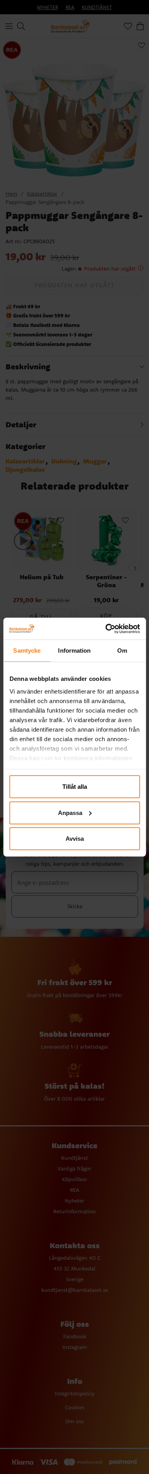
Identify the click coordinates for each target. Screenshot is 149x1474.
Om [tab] (122, 650)
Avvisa (75, 838)
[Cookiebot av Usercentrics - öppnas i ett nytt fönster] (106, 628)
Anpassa (70, 812)
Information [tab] (74, 650)
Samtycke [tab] (27, 650)
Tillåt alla (74, 786)
